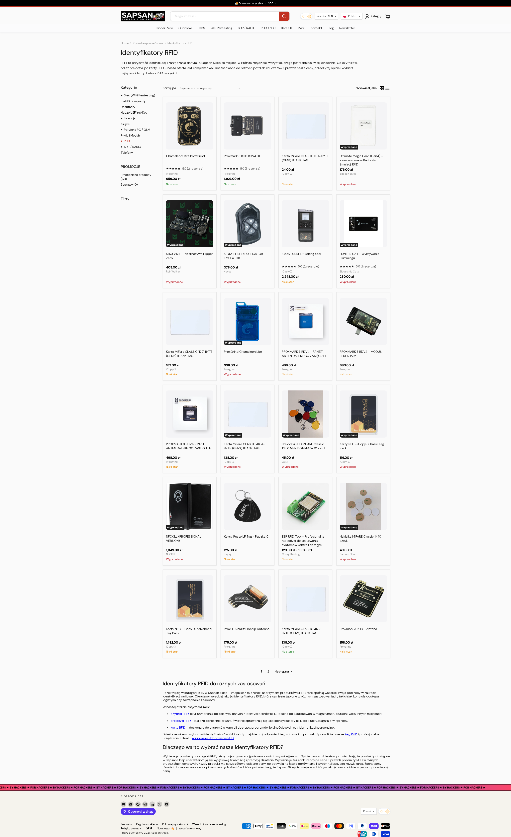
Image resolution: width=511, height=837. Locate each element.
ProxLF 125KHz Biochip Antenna (246, 629)
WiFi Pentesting (222, 28)
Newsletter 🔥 (165, 828)
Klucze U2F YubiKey (134, 113)
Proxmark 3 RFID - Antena (358, 629)
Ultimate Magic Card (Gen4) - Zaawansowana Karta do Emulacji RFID (361, 160)
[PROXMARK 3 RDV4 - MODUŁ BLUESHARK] (363, 321)
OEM (285, 462)
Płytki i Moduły (131, 136)
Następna (282, 671)
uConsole (185, 28)
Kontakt (316, 28)
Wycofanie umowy (190, 828)
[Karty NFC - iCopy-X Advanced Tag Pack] (189, 598)
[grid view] (382, 88)
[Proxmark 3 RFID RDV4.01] (247, 126)
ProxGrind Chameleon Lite (243, 352)
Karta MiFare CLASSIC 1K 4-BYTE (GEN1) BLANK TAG (305, 158)
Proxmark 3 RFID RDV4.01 (242, 156)
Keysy (227, 271)
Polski (367, 811)
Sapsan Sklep (348, 173)
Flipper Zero (164, 28)
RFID (127, 141)
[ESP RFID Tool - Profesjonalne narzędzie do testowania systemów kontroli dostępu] (305, 506)
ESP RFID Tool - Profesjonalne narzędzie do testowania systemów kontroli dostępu (303, 540)
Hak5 (201, 28)
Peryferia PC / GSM (137, 130)
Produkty (126, 824)
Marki (301, 28)
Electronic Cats (349, 271)
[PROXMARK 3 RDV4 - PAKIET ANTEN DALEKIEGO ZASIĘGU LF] (189, 414)
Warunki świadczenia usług (209, 824)
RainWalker (173, 271)
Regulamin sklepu (147, 824)
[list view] (387, 88)
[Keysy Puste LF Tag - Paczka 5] (247, 506)
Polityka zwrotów (131, 828)
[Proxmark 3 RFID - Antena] (363, 598)
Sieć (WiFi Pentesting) (139, 95)
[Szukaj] (284, 16)
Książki (125, 124)
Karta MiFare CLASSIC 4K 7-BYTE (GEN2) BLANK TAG (302, 631)
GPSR (149, 828)
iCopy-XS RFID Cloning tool (301, 254)
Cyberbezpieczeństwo (148, 43)
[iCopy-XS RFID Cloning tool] (305, 223)
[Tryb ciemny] (306, 16)
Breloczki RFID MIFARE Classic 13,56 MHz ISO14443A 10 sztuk (304, 446)
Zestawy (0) (129, 185)
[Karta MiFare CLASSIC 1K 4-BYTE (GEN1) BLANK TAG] (305, 126)
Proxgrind (172, 173)
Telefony (127, 153)
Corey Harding (291, 554)
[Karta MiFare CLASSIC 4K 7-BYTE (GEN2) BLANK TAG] (305, 598)
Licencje (130, 118)
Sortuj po (169, 88)
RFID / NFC (268, 28)
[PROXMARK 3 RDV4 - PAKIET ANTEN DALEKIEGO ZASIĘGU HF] (305, 321)
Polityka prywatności (175, 824)
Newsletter (347, 28)
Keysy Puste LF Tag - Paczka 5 (246, 536)
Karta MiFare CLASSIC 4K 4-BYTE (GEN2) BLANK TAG (244, 446)
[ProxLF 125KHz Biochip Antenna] (247, 598)
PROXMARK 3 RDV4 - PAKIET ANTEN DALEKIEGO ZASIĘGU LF (188, 446)
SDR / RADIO (246, 28)
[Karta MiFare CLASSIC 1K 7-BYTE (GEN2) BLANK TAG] (189, 321)
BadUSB (286, 28)
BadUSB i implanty (133, 101)
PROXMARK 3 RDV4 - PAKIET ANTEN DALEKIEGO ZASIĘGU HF (304, 354)
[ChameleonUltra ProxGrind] (189, 126)
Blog (331, 28)
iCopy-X (287, 173)
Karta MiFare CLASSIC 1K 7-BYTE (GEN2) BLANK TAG (189, 354)
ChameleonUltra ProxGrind (185, 156)
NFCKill (170, 554)
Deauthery (128, 107)
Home (125, 43)
